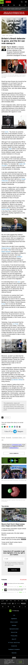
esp (7, 600)
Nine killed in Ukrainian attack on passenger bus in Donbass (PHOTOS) (14, 13)
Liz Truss (15, 324)
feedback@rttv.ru (13, 447)
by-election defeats (17, 379)
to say (3, 304)
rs (22, 600)
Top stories (5, 506)
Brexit (3, 437)
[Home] (2, 2)
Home (3, 35)
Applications (14, 618)
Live (14, 615)
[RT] (3, 603)
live (8, 1)
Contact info (14, 646)
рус (11, 600)
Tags (7, 35)
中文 (26, 600)
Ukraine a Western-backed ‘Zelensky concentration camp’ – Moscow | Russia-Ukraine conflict (14, 9)
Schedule (14, 625)
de (15, 600)
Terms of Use (14, 632)
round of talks (5, 209)
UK (2, 440)
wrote (6, 132)
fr (18, 600)
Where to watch (14, 622)
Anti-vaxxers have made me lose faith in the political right (13, 480)
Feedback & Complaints (14, 649)
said (10, 149)
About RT (14, 639)
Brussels (8, 437)
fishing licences (6, 248)
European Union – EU (18, 437)
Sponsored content (14, 628)
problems (19, 256)
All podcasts (23, 579)
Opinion (10, 35)
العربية (2, 600)
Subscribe (14, 570)
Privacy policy (14, 635)
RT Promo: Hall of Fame (14, 642)
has (19, 282)
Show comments (14, 453)
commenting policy (17, 444)
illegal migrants (5, 251)
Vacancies (14, 652)
